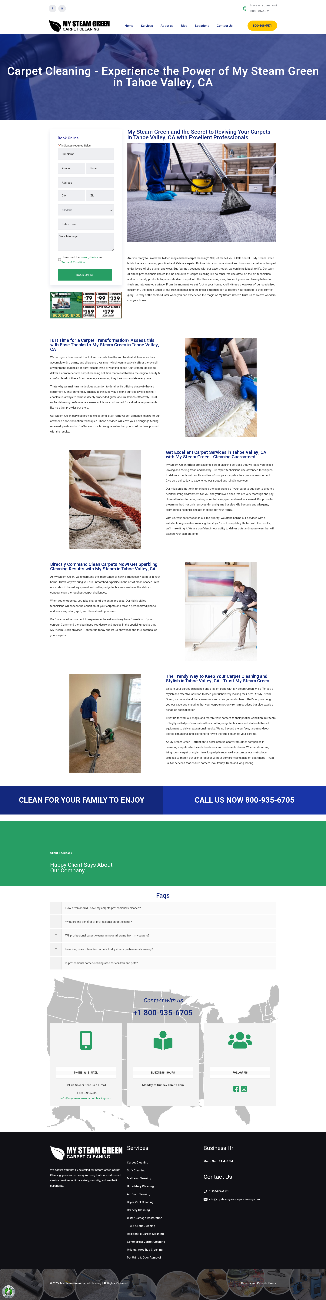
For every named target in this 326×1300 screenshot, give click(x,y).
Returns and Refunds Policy (258, 1283)
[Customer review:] (8, 1297)
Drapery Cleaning (138, 1210)
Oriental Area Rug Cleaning (145, 1250)
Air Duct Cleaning (138, 1194)
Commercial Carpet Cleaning (146, 1242)
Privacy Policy (89, 257)
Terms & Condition (73, 262)
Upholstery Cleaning (140, 1186)
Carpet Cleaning (137, 1162)
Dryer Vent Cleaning (140, 1202)
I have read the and (82, 260)
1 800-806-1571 (219, 1191)
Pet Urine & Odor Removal (144, 1258)
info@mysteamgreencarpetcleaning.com (86, 1098)
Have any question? (263, 5)
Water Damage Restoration (144, 1218)
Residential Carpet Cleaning (145, 1234)
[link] (86, 1152)
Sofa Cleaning (136, 1170)
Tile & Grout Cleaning (141, 1226)
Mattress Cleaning (139, 1178)
